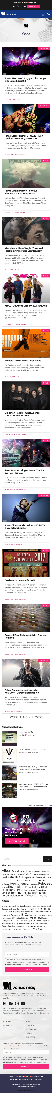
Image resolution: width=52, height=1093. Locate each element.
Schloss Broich (41, 890)
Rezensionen (17, 887)
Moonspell (45, 918)
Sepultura (19, 924)
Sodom (36, 923)
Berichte (46, 871)
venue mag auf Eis (26, 732)
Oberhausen (34, 884)
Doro (7, 912)
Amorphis (5, 906)
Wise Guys (38, 929)
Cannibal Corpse (40, 906)
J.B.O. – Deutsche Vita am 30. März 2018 (26, 305)
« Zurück (13, 717)
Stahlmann (43, 924)
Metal (17, 884)
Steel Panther (9, 926)
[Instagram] (21, 6)
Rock (29, 887)
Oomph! (19, 921)
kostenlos (5, 884)
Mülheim (26, 884)
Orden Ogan (27, 921)
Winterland (27, 929)
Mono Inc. (35, 917)
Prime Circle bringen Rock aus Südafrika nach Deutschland (21, 192)
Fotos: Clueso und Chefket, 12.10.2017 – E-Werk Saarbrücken (25, 526)
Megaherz (26, 918)
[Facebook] (17, 6)
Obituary (13, 921)
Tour (34, 893)
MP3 (21, 884)
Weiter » (39, 717)
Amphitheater (18, 871)
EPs (47, 874)
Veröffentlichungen (13, 895)
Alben (6, 870)
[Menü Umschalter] (43, 15)
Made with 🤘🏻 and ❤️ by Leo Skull (26, 2)
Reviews (5, 887)
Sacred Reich (45, 921)
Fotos (22, 877)
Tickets (26, 892)
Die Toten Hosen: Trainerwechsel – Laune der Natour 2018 (23, 414)
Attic (13, 906)
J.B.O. (23, 914)
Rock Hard (37, 887)
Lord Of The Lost (14, 918)
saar (33, 890)
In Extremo (13, 915)
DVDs (44, 874)
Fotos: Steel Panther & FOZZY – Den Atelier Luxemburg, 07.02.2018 (24, 137)
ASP (10, 906)
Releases (45, 883)
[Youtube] (25, 6)
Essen (4, 878)
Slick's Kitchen (27, 924)
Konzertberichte (23, 880)
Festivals (12, 877)
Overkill (36, 920)
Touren (41, 892)
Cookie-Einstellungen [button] (26, 1090)
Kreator (44, 915)
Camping (12, 874)
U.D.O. (13, 929)
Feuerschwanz (27, 912)
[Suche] (47, 859)
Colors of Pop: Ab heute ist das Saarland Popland (26, 636)
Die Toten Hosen (40, 908)
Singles (6, 892)
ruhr (18, 890)
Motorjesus (6, 921)
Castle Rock (20, 874)
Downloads (37, 874)
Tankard (33, 926)
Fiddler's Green (41, 911)
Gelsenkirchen (43, 877)
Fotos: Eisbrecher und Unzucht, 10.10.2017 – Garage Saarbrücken (22, 691)
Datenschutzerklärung (13, 964)
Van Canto (19, 929)
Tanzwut (40, 926)
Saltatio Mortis (8, 923)
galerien (30, 877)
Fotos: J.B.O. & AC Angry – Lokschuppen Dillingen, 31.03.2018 (26, 79)
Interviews (5, 881)
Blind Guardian (21, 906)
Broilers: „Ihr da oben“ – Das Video (23, 360)
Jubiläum (11, 881)
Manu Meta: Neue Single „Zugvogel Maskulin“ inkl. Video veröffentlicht (24, 249)
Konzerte (38, 880)
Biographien (5, 874)
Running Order (26, 890)
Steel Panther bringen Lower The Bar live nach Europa (25, 471)
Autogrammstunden (34, 871)
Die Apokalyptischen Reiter (21, 909)
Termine (16, 892)
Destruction (6, 909)
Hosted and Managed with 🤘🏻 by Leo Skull (26, 1079)
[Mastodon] (14, 6)
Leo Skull (37, 996)
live (12, 883)
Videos (29, 895)
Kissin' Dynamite (34, 915)
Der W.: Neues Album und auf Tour (32, 749)
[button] (48, 14)
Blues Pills (30, 906)
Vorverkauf (37, 896)
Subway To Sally (22, 926)
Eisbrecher (15, 911)
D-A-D (49, 906)
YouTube (44, 896)
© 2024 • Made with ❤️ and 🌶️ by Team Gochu (26, 1076)
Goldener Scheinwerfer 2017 (20, 580)
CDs (27, 874)
